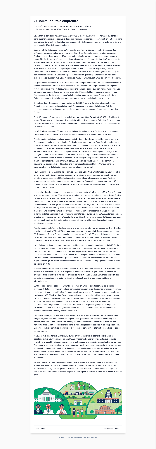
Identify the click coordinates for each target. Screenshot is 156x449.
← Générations (39, 428)
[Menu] (152, 4)
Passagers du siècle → (113, 428)
